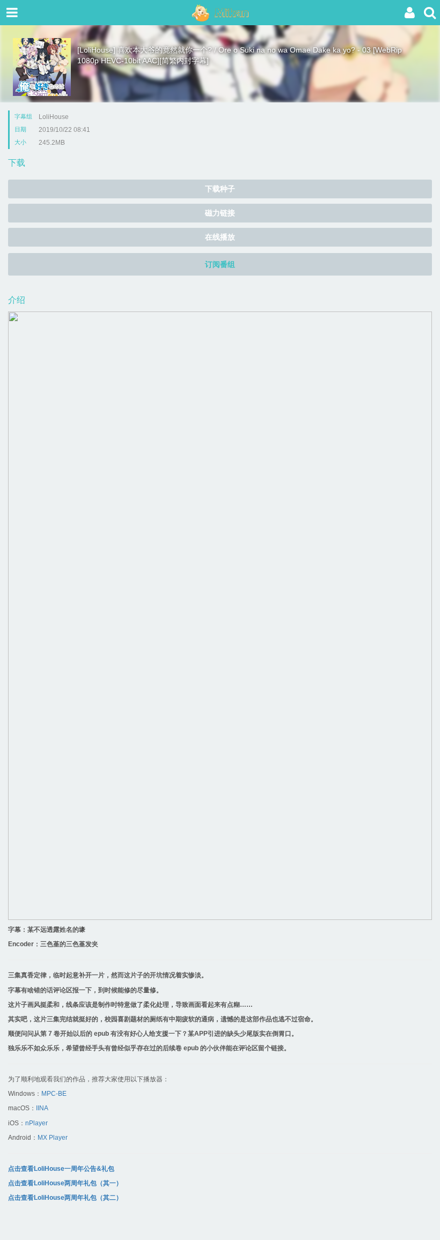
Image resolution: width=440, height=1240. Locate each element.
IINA (42, 1108)
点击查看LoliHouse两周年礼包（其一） (65, 1183)
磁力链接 (220, 213)
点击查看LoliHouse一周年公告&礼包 (61, 1168)
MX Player (53, 1137)
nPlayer (36, 1123)
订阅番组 (220, 264)
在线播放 (220, 237)
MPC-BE (54, 1093)
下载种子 (220, 188)
